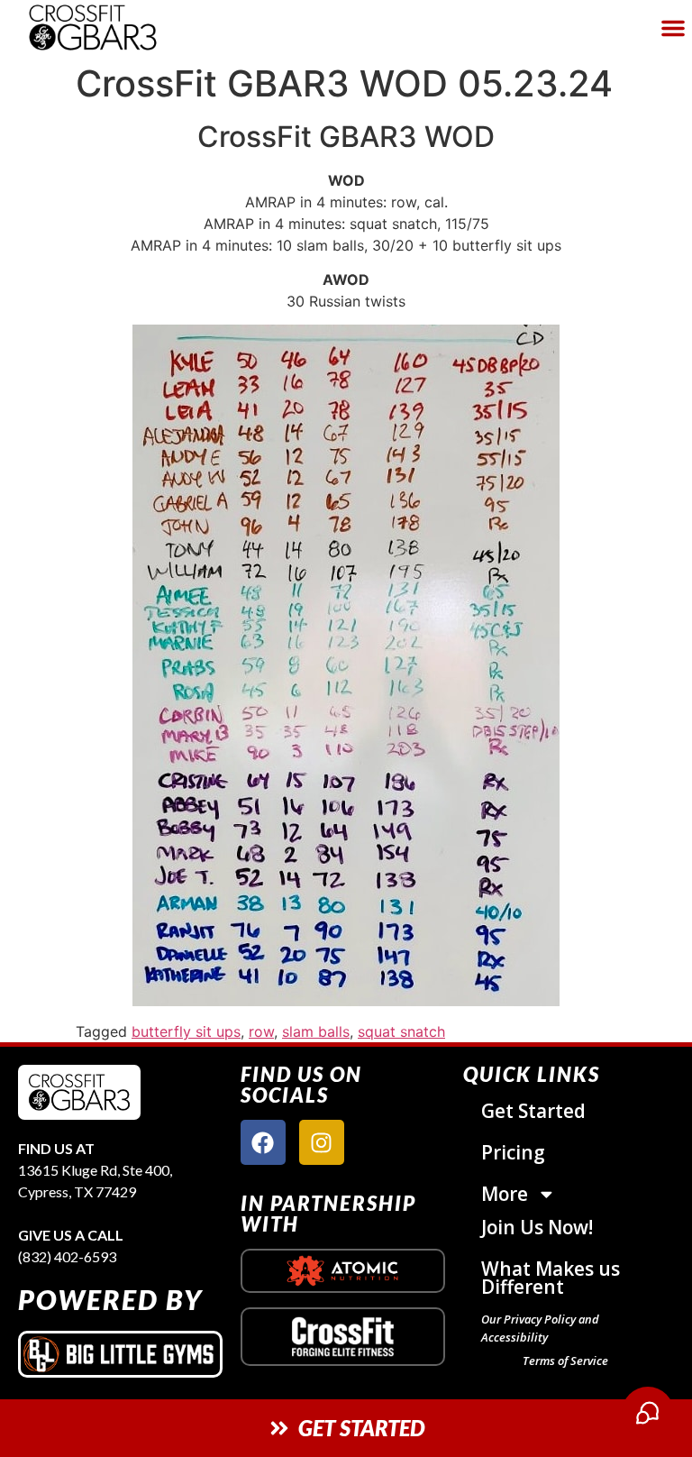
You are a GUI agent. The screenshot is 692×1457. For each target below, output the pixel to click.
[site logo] (79, 1092)
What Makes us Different (550, 1277)
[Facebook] (263, 1142)
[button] (673, 28)
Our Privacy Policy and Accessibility (540, 1328)
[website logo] (121, 27)
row (261, 1031)
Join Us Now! (537, 1227)
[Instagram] (321, 1142)
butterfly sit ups (186, 1031)
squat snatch (401, 1031)
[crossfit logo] (342, 1336)
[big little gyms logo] (120, 1353)
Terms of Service (565, 1360)
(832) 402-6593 (67, 1256)
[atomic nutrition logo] (343, 1270)
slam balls (316, 1031)
